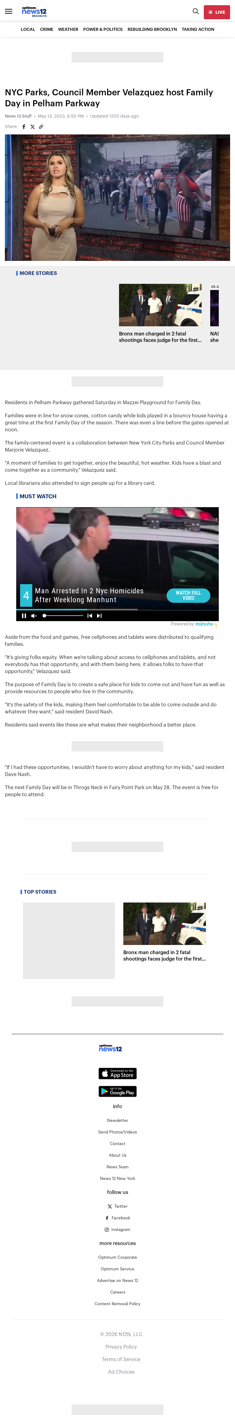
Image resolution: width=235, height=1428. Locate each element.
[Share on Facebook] (23, 126)
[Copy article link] (41, 126)
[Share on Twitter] (32, 126)
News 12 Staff (18, 116)
